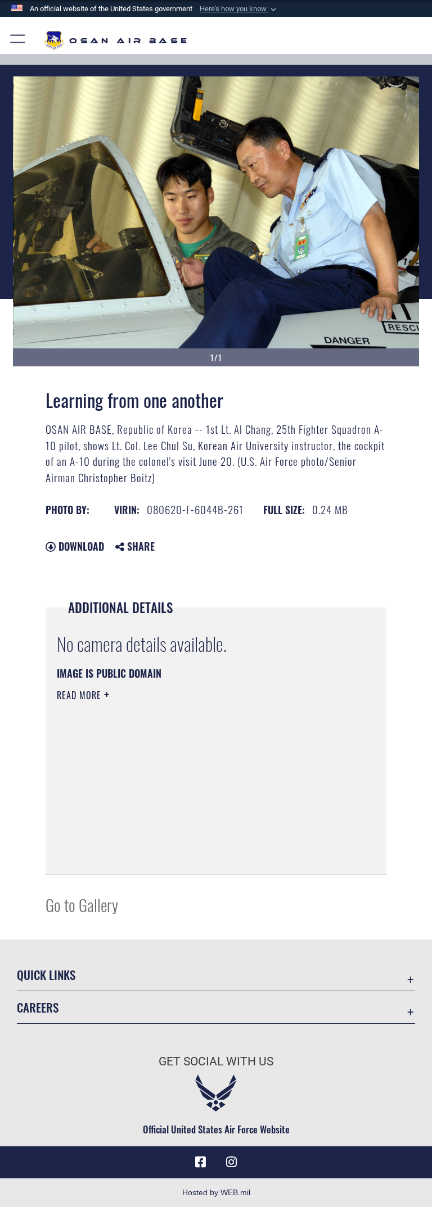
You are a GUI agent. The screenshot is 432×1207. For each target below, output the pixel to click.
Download (80, 546)
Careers (37, 1007)
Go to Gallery (82, 904)
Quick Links (46, 974)
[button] (239, 9)
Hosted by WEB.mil (216, 1192)
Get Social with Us (216, 1061)
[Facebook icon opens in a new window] (200, 1162)
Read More (80, 695)
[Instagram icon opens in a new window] (231, 1162)
